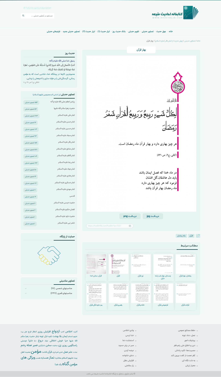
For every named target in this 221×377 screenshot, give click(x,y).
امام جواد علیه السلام (66, 169)
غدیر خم (59, 352)
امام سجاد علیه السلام (66, 135)
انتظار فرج (32, 331)
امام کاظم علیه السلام (66, 155)
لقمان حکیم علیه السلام (65, 209)
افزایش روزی (44, 332)
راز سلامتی (129, 365)
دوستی (24, 341)
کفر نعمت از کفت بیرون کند (183, 355)
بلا (60, 336)
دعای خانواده (128, 355)
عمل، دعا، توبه (189, 335)
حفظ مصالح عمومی (187, 330)
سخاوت (55, 345)
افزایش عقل (128, 360)
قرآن (191, 235)
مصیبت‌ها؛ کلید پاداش (185, 350)
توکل (37, 336)
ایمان (64, 336)
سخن (49, 345)
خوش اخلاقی (56, 341)
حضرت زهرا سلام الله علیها (64, 108)
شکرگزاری (41, 345)
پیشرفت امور (190, 340)
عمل (65, 352)
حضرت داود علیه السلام (65, 216)
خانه (171, 31)
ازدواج (56, 331)
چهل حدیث (161, 31)
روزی (64, 345)
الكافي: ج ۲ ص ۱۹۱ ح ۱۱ (31, 82)
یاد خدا (58, 364)
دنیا (30, 340)
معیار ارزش (190, 365)
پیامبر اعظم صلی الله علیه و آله (62, 101)
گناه (65, 364)
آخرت (75, 331)
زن (59, 345)
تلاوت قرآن (48, 336)
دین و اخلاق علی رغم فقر (185, 345)
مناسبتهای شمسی (64, 288)
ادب (62, 332)
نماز (51, 357)
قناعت (44, 352)
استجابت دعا (128, 340)
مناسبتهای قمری (64, 293)
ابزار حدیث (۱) (104, 31)
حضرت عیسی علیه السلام (64, 202)
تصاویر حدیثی (148, 31)
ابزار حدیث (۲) (89, 31)
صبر (35, 345)
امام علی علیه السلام (66, 115)
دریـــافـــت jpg (153, 216)
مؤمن (36, 351)
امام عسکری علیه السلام (65, 182)
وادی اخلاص (128, 330)
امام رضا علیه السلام (66, 162)
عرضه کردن (129, 350)
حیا (66, 341)
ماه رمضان (181, 235)
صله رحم (26, 345)
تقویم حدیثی (133, 31)
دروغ (40, 340)
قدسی (72, 196)
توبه (41, 336)
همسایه (45, 358)
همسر (38, 358)
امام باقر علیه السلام (66, 142)
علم (70, 352)
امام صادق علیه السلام (65, 149)
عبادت (75, 352)
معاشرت (58, 358)
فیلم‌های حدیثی (53, 31)
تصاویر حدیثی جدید (71, 31)
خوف (46, 340)
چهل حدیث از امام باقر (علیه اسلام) (169, 41)
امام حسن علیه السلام (65, 122)
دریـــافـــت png (130, 216)
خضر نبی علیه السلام (66, 223)
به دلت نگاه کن (189, 360)
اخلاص (68, 332)
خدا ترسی (129, 335)
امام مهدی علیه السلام (65, 189)
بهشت (56, 336)
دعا (35, 340)
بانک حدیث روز (119, 31)
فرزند (54, 352)
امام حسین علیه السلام (65, 128)
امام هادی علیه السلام (66, 175)
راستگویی (72, 345)
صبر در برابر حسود (126, 345)
